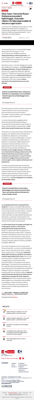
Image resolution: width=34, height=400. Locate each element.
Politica (10, 8)
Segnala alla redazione (12, 392)
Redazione (5, 392)
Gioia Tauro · (8, 292)
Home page (4, 8)
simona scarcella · (8, 294)
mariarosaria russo (20, 294)
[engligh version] (5, 3)
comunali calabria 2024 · (21, 292)
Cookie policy (25, 392)
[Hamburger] (2, 3)
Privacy (19, 392)
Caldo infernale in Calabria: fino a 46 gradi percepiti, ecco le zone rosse (16, 312)
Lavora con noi (25, 394)
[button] (30, 9)
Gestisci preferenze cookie (15, 394)
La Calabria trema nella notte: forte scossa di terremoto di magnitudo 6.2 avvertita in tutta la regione (17, 332)
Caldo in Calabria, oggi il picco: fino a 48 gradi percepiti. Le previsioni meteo (17, 318)
